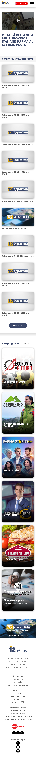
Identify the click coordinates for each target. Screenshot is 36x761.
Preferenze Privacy (18, 707)
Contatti (18, 682)
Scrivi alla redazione (18, 685)
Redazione (18, 679)
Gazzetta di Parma (18, 690)
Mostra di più (18, 325)
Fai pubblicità (18, 696)
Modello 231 (18, 702)
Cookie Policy (18, 713)
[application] (18, 21)
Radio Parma (18, 693)
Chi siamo (18, 676)
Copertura (18, 699)
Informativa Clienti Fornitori (18, 716)
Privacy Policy (18, 710)
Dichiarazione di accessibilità (18, 719)
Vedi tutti (25, 344)
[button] (18, 20)
